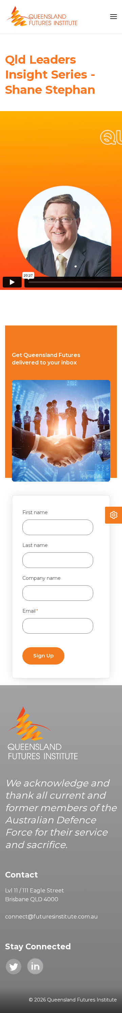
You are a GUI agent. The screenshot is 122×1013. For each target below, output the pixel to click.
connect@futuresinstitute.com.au (51, 916)
